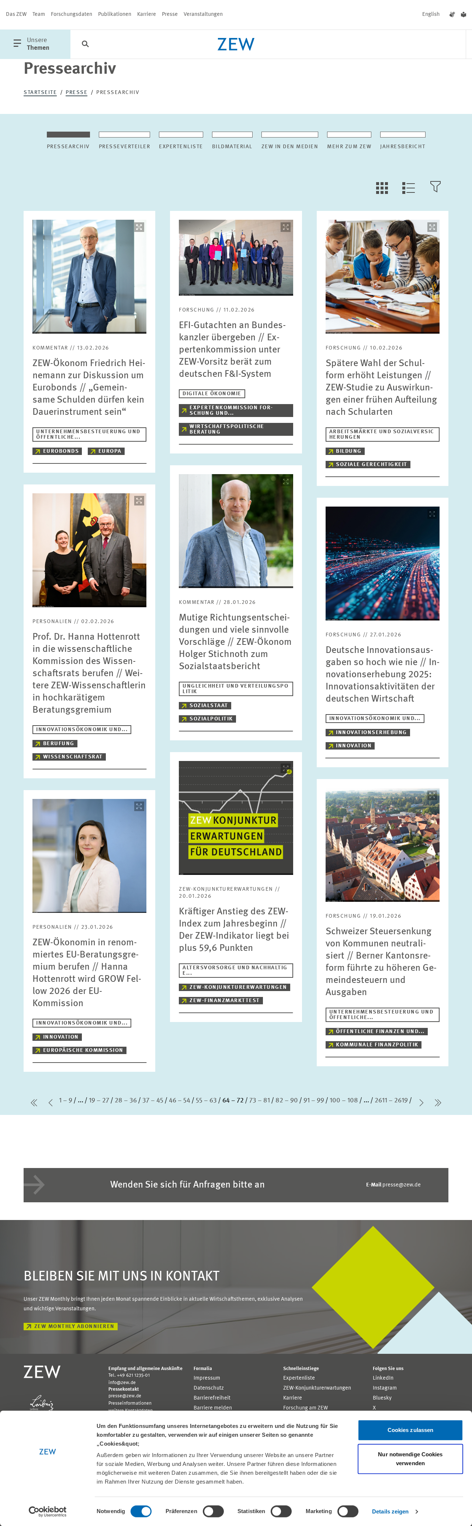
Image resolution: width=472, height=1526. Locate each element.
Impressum (207, 1378)
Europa (110, 451)
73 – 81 (259, 1100)
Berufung (58, 744)
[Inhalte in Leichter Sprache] (463, 14)
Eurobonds (61, 451)
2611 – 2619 (391, 1100)
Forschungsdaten (71, 14)
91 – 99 (313, 1100)
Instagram (385, 1388)
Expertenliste (299, 1378)
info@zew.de (122, 1382)
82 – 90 (286, 1100)
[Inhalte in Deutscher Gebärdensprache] (452, 14)
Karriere (146, 14)
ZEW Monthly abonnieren (74, 1326)
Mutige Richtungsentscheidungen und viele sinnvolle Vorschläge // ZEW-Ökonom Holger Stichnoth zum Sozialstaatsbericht (235, 642)
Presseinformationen (130, 1403)
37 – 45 (152, 1100)
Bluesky (382, 1398)
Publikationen (114, 14)
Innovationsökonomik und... (82, 730)
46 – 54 (179, 1100)
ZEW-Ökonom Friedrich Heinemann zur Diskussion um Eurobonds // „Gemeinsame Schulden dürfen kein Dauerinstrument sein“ (88, 388)
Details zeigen (390, 1511)
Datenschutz (209, 1388)
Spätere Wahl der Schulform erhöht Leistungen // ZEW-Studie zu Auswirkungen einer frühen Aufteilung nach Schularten (381, 388)
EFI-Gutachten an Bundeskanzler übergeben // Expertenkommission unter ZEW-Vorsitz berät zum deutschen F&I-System (232, 350)
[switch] (213, 1511)
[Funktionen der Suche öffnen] (85, 44)
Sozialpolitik (211, 719)
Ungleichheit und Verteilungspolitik (235, 689)
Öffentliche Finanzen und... (380, 1032)
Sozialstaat (209, 706)
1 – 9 (65, 1100)
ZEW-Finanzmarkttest (225, 1001)
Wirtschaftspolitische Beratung (227, 429)
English (431, 14)
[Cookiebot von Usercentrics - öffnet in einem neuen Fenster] (47, 1511)
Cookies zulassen (411, 1430)
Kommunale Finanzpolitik (377, 1045)
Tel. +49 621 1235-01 (129, 1375)
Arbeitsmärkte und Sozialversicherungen (381, 434)
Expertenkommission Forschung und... (231, 410)
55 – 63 (206, 1100)
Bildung (349, 451)
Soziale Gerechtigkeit (371, 464)
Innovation (354, 746)
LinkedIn (383, 1378)
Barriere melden (213, 1408)
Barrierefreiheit (212, 1398)
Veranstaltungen (203, 14)
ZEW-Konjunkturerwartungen (238, 987)
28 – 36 (126, 1100)
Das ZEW (16, 14)
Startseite (40, 92)
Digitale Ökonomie (212, 394)
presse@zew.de (393, 1185)
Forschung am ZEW (305, 1408)
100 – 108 (344, 1100)
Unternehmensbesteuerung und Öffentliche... (88, 434)
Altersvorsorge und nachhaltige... (235, 970)
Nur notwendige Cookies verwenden (410, 1458)
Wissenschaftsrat (73, 757)
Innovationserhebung (371, 733)
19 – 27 (99, 1100)
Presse (170, 14)
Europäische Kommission (83, 1050)
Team (38, 14)
